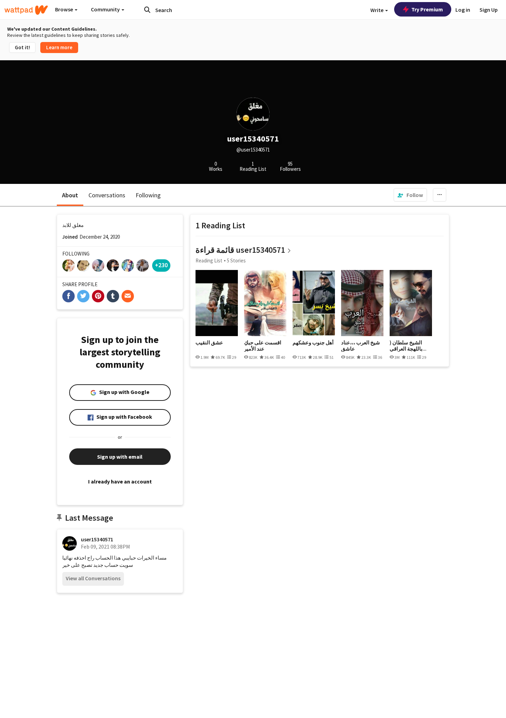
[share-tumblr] (113, 296)
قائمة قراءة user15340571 (240, 249)
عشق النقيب (209, 343)
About (70, 195)
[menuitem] (410, 195)
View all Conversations (93, 578)
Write (377, 10)
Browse (64, 9)
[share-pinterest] (98, 296)
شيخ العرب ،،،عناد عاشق (360, 346)
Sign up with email (120, 456)
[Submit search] (147, 9)
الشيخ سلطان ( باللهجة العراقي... (408, 346)
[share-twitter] (83, 296)
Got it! (22, 47)
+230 (161, 265)
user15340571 (97, 539)
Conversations (106, 195)
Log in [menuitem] (462, 9)
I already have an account (120, 481)
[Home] (26, 10)
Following (148, 195)
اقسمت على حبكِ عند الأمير (262, 346)
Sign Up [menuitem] (488, 9)
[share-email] (128, 296)
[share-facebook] (68, 296)
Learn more (59, 47)
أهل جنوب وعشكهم (313, 343)
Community (106, 9)
